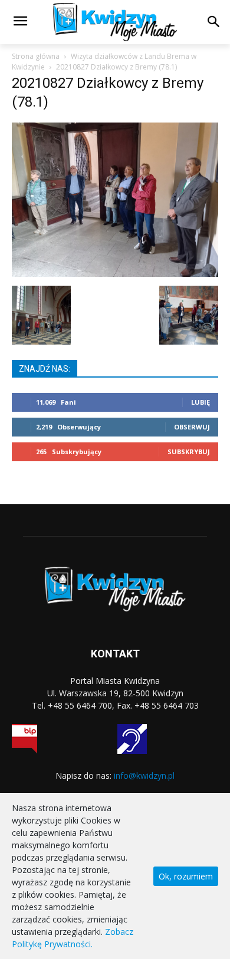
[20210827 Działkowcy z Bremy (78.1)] (115, 273)
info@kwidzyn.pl (144, 775)
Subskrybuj (188, 451)
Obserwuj (192, 426)
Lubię (200, 402)
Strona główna (36, 56)
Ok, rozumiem (186, 876)
